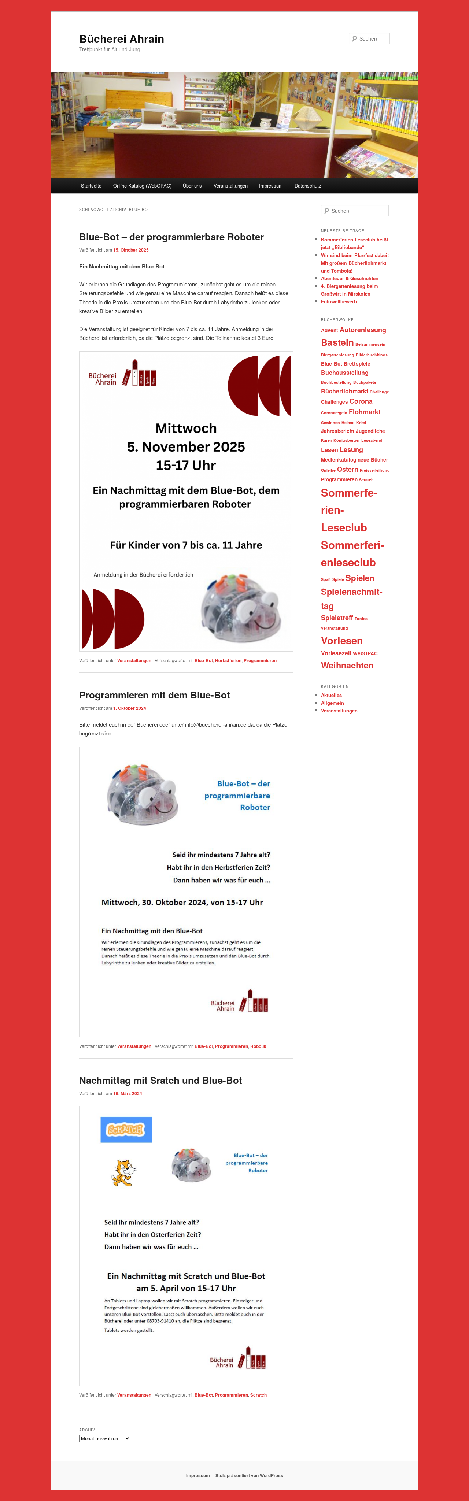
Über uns (192, 185)
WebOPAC (365, 653)
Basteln (337, 342)
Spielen (360, 577)
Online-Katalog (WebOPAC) (142, 185)
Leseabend (372, 440)
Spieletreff (337, 617)
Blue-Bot (204, 660)
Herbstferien (228, 660)
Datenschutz (308, 185)
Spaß (326, 579)
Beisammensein (370, 344)
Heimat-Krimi (353, 422)
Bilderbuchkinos (372, 354)
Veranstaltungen (231, 185)
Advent (329, 330)
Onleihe (328, 470)
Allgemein (332, 702)
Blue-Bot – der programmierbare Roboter (171, 236)
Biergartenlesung (337, 354)
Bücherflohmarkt (344, 391)
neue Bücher (373, 459)
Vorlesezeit (336, 653)
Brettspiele (357, 363)
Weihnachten (347, 665)
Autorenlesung (363, 329)
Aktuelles (331, 695)
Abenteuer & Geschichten (349, 278)
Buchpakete (364, 382)
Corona (361, 401)
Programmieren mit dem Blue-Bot (154, 694)
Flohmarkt (365, 411)
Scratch (258, 1394)
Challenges (334, 401)
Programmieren (260, 660)
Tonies (361, 618)
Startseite (91, 185)
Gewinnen (330, 422)
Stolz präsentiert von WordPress (249, 1475)
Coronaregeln (334, 412)
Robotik (258, 1046)
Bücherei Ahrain (121, 38)
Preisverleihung (375, 470)
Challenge (379, 391)
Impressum (271, 185)
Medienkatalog (338, 459)
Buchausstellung (345, 372)
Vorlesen (342, 640)
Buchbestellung (336, 382)
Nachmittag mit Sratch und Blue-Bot (160, 1080)
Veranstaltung (334, 628)
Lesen (329, 449)
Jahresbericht (337, 430)
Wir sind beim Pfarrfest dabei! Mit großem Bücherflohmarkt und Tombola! (355, 263)
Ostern (347, 469)
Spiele (338, 579)
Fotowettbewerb (339, 301)
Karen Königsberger (340, 440)
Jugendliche (370, 430)
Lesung (351, 449)
